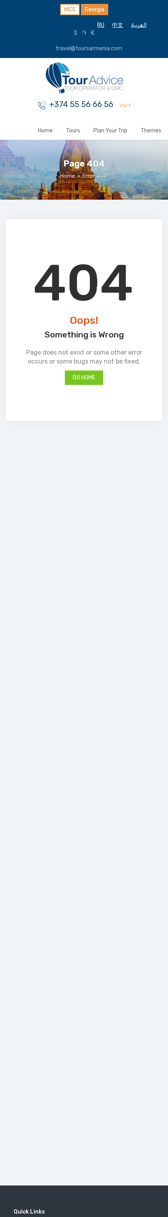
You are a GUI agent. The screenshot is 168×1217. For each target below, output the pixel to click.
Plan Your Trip (110, 130)
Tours (73, 130)
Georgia (94, 9)
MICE (70, 9)
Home (45, 130)
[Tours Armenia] (84, 77)
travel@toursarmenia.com (88, 48)
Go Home (84, 377)
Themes (151, 130)
